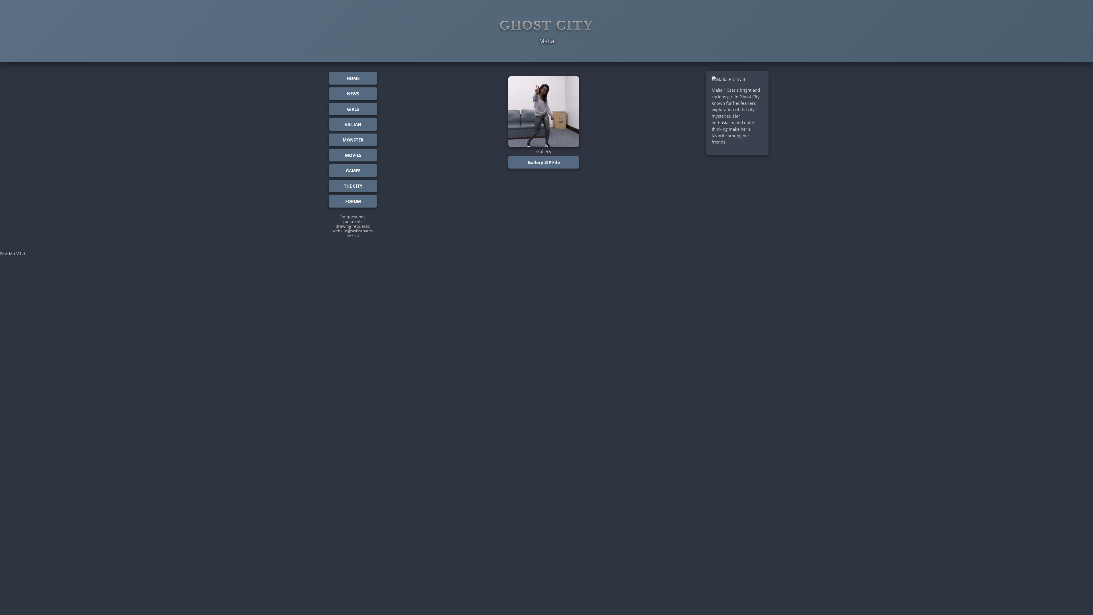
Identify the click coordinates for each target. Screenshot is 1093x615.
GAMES (353, 170)
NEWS (353, 94)
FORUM (353, 201)
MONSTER (353, 140)
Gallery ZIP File (544, 162)
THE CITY (353, 186)
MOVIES (353, 155)
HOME (353, 78)
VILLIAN (353, 124)
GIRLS (353, 109)
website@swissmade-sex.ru (352, 233)
